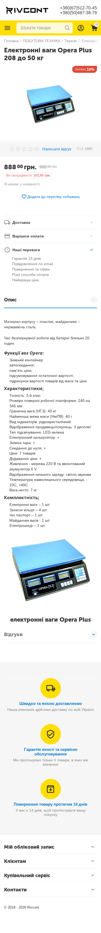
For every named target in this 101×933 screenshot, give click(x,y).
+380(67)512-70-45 (78, 8)
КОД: (80, 149)
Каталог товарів (7, 28)
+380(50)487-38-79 (78, 12)
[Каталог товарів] (7, 27)
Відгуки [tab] (13, 634)
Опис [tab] (10, 300)
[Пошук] (67, 28)
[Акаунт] (81, 28)
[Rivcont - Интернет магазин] (27, 10)
